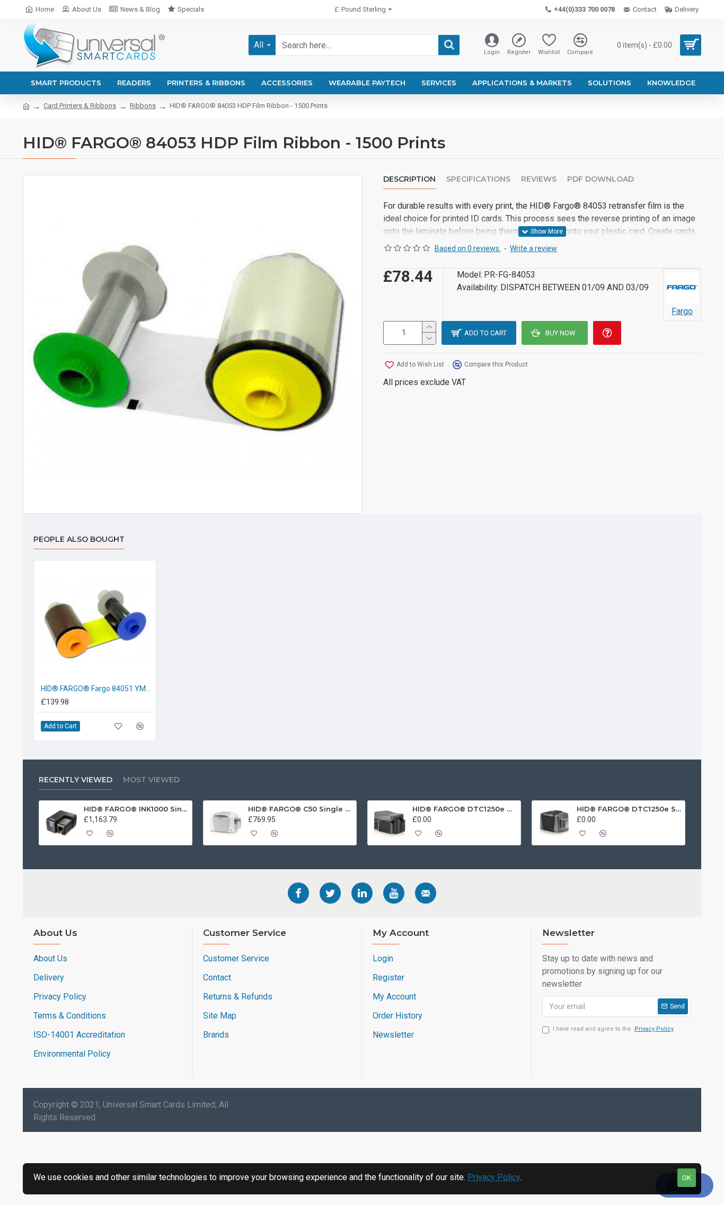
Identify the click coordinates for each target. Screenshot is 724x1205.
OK (686, 1178)
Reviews (539, 179)
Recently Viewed (75, 779)
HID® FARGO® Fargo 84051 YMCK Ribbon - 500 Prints (97, 688)
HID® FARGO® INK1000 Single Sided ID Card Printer (136, 809)
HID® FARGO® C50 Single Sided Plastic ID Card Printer (300, 809)
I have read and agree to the (613, 1028)
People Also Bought (79, 539)
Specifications (478, 179)
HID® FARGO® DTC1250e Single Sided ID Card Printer (629, 809)
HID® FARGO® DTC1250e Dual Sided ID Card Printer (464, 809)
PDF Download (600, 179)
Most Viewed (151, 779)
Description (409, 179)
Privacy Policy (493, 1177)
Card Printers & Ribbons (79, 106)
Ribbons (143, 106)
